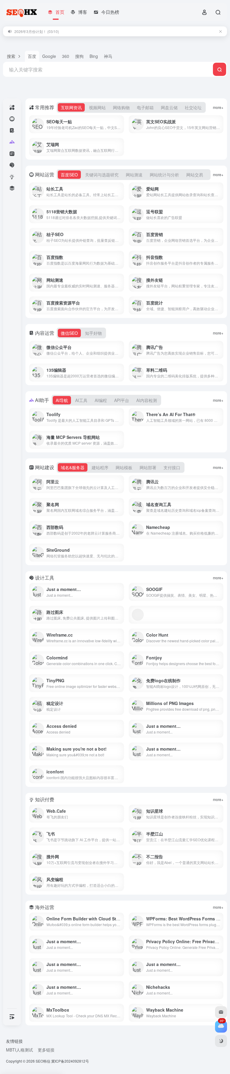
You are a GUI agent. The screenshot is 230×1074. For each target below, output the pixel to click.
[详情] (120, 124)
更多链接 (46, 1050)
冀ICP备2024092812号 (70, 1061)
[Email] (221, 1012)
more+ (218, 107)
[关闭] (220, 31)
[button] (14, 56)
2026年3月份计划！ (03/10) (36, 31)
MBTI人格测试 (19, 1050)
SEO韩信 (43, 1061)
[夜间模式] (221, 1041)
